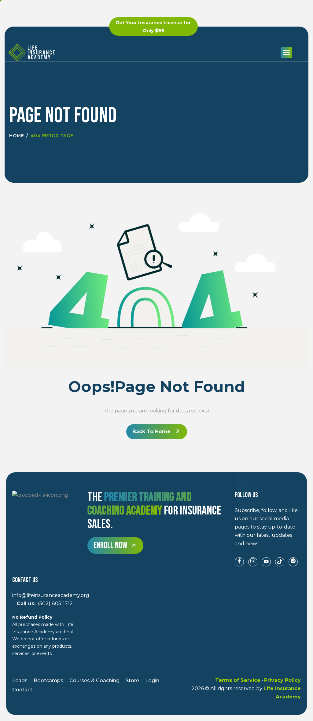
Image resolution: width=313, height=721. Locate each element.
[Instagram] (252, 561)
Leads (20, 680)
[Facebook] (239, 561)
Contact (22, 690)
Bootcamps (48, 680)
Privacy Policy (282, 680)
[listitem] (268, 527)
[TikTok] (279, 561)
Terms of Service (237, 680)
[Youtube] (266, 561)
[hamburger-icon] (286, 52)
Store (132, 680)
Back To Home (151, 431)
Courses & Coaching (94, 680)
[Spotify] (293, 561)
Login (152, 680)
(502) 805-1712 (42, 603)
